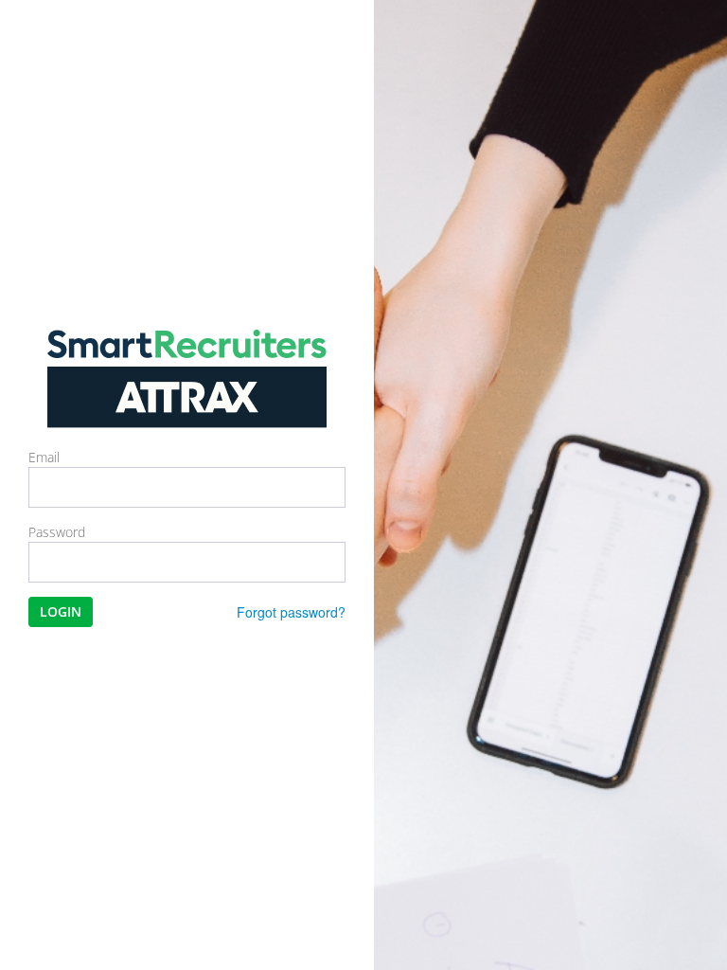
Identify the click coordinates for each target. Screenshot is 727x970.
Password (56, 532)
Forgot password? (291, 611)
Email (44, 457)
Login (60, 611)
